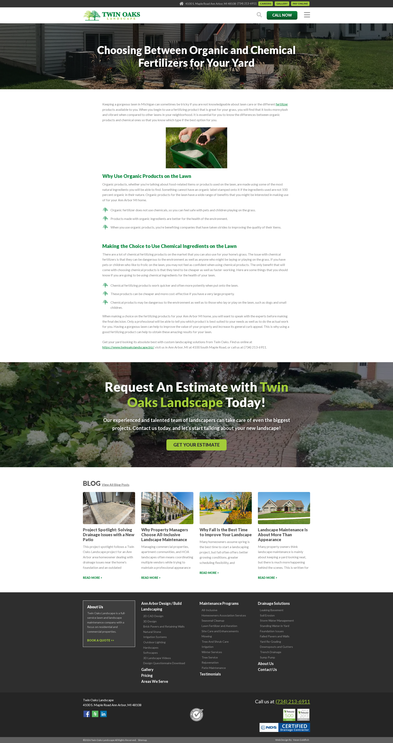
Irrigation (207, 646)
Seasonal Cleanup (213, 620)
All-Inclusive (209, 610)
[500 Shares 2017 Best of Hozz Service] (296, 715)
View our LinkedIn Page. (103, 714)
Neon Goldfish (301, 739)
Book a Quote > (99, 640)
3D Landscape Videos (157, 658)
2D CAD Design (153, 616)
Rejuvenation (210, 662)
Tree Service (210, 657)
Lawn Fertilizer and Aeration (219, 626)
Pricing (147, 675)
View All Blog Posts (115, 484)
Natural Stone (152, 631)
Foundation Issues (272, 631)
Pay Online (300, 3)
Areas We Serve (154, 681)
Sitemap (142, 740)
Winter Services (212, 652)
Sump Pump (267, 657)
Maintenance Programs (219, 603)
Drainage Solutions (274, 603)
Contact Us (267, 669)
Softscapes (150, 652)
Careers (265, 3)
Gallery (282, 3)
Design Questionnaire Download (164, 663)
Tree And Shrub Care (215, 641)
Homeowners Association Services (224, 615)
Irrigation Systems (155, 637)
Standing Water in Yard (274, 626)
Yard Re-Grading (270, 641)
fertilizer (282, 104)
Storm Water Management (277, 620)
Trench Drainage (270, 652)
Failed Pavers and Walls (274, 636)
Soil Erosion (267, 615)
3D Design (150, 621)
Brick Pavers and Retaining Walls (164, 626)
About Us (266, 663)
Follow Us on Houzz (95, 714)
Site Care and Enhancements (220, 631)
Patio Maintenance (214, 667)
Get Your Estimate (196, 445)
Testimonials (210, 674)
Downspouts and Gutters (276, 646)
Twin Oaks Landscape (98, 700)
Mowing (207, 636)
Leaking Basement (271, 610)
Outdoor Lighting (154, 642)
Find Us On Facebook (87, 714)
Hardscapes (150, 647)
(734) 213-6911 (247, 3)
